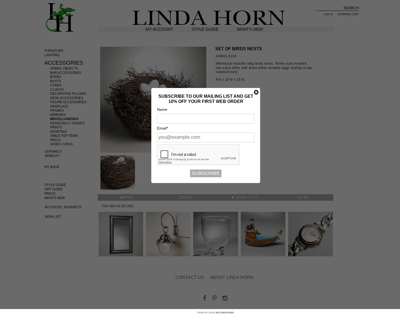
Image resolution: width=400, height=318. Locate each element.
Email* (162, 128)
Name (162, 109)
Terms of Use (205, 312)
